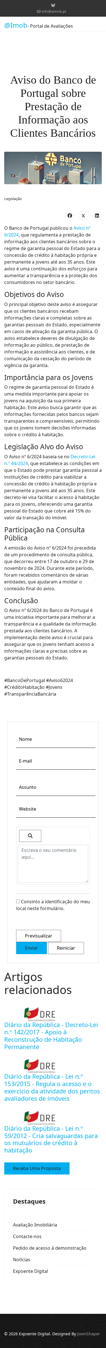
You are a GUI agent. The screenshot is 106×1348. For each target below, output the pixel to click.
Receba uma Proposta (37, 1168)
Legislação (13, 198)
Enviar (31, 948)
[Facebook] (70, 215)
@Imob (15, 25)
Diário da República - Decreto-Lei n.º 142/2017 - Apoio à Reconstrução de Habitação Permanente (51, 1035)
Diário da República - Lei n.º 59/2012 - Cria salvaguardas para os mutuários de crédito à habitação (51, 1139)
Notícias (21, 1259)
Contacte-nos (27, 1236)
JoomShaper (88, 1333)
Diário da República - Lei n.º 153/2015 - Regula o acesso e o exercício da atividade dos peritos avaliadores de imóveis (52, 1087)
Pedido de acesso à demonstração (49, 1248)
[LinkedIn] (97, 215)
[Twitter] (83, 215)
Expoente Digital (30, 1271)
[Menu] (98, 25)
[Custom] (53, 5)
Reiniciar (66, 948)
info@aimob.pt (54, 11)
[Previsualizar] (30, 836)
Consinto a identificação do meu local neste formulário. (53, 904)
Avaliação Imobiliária (35, 1225)
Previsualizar (38, 936)
